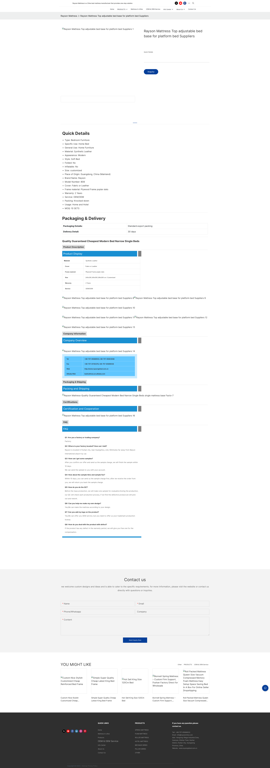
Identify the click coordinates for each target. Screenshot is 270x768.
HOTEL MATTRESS (141, 741)
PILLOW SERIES (140, 749)
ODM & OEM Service (201, 664)
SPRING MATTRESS (142, 730)
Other (180, 664)
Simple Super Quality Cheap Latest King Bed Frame (103, 699)
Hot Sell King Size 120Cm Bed (133, 699)
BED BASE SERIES (141, 745)
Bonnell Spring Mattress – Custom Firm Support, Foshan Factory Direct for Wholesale (164, 699)
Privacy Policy (92, 766)
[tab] (135, 121)
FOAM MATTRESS (141, 734)
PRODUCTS (188, 664)
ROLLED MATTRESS (142, 737)
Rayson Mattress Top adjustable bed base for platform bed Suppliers (114, 16)
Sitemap (84, 766)
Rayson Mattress (69, 16)
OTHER (137, 753)
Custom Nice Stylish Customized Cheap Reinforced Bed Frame (71, 699)
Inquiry (151, 71)
